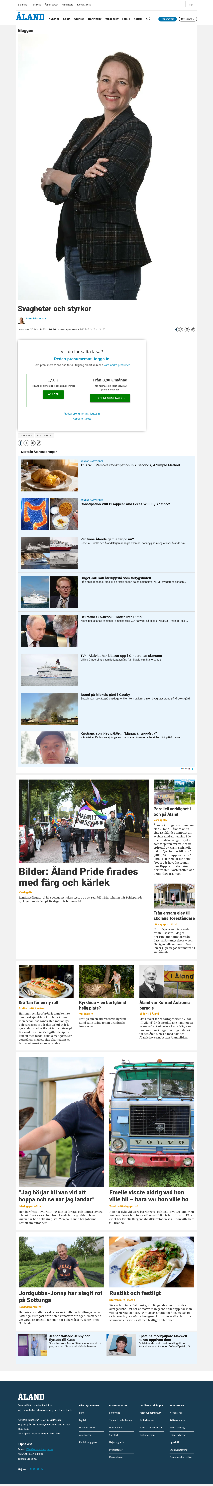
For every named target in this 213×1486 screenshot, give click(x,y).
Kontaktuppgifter (88, 1442)
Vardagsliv (112, 19)
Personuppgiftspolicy (150, 1413)
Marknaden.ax (116, 1457)
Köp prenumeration (110, 398)
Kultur (138, 19)
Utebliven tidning (179, 1450)
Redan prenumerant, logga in (81, 359)
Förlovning (114, 1413)
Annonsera (67, 4)
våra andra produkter (117, 365)
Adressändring (177, 1427)
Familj (126, 19)
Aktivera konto (82, 419)
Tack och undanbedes (120, 1420)
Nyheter (54, 19)
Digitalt (83, 1420)
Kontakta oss (84, 4)
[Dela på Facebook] (176, 329)
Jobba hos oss (146, 1420)
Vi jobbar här (176, 1413)
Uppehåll (174, 1442)
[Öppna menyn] (191, 4)
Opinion (79, 19)
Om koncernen (147, 1435)
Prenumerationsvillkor (181, 1457)
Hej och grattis (116, 1442)
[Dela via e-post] (187, 329)
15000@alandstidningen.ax (39, 1449)
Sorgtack (113, 1435)
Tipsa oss (36, 4)
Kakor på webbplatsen (151, 1427)
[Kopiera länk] (192, 329)
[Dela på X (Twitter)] (181, 329)
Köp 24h (53, 394)
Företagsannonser (90, 1405)
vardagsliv (44, 435)
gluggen (26, 435)
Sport (67, 19)
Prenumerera (167, 19)
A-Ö (148, 19)
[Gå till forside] (30, 16)
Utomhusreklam (87, 1427)
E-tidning (22, 4)
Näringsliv (95, 19)
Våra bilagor (85, 1435)
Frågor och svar (178, 1435)
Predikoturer (115, 1450)
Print (81, 1413)
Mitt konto (186, 19)
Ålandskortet (51, 4)
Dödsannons (115, 1427)
